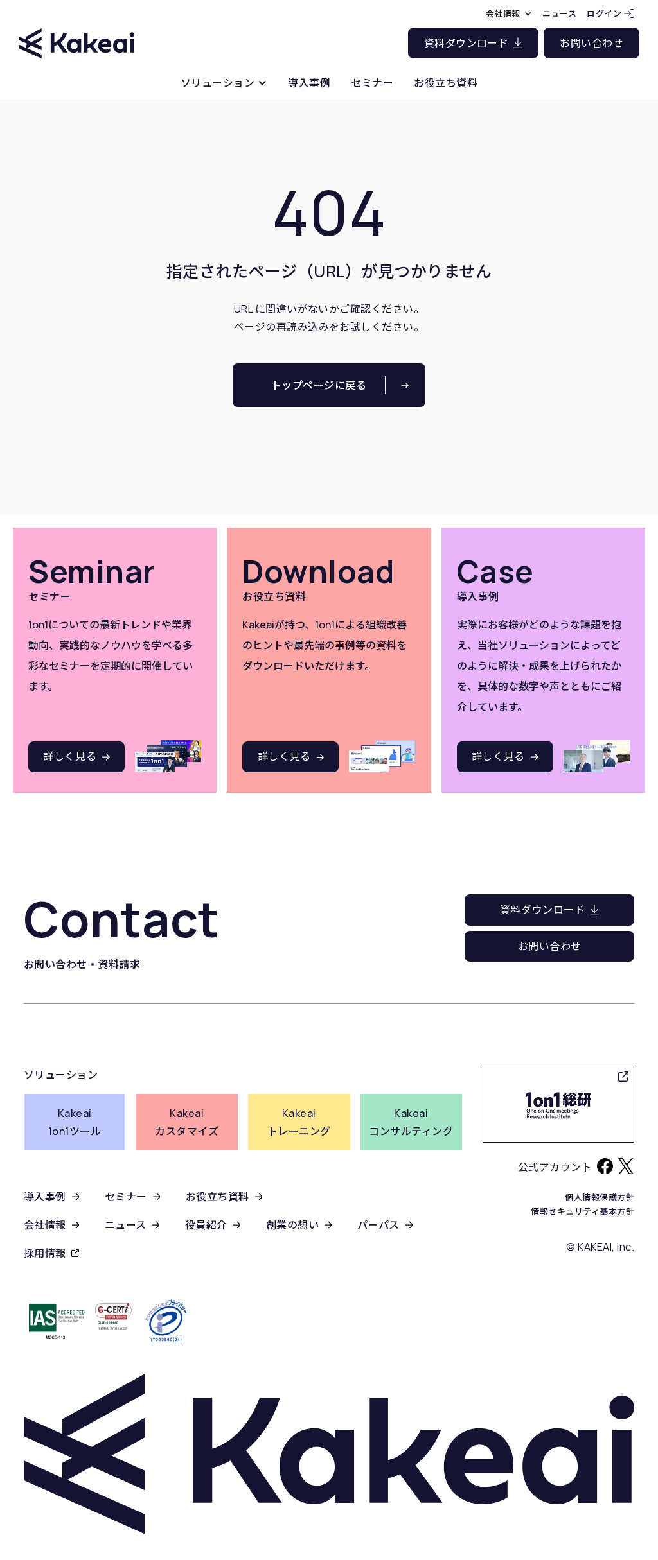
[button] (224, 82)
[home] (76, 31)
